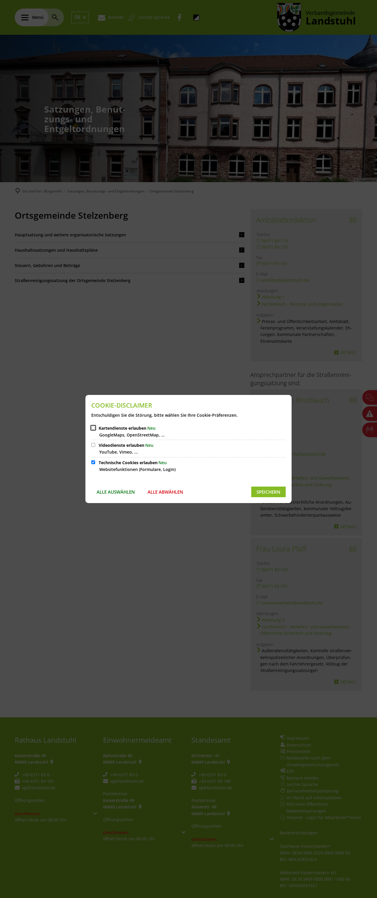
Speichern (268, 492)
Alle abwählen (165, 492)
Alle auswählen (116, 492)
